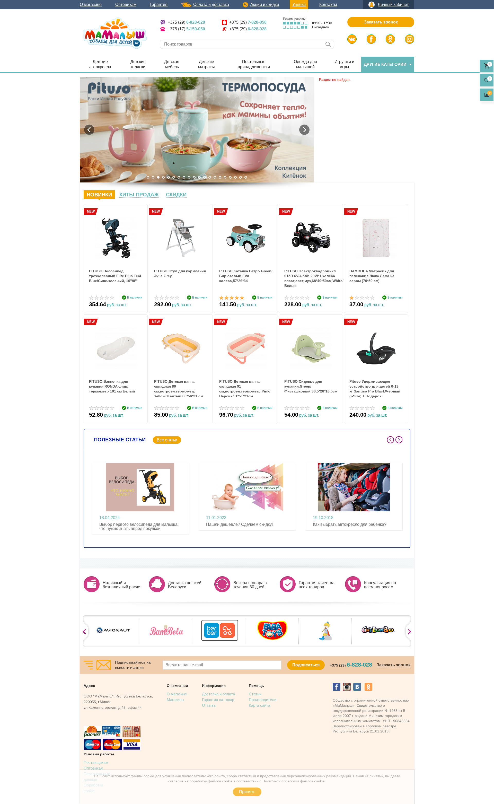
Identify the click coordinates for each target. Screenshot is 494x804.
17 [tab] (230, 177)
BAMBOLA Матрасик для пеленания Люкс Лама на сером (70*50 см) (371, 276)
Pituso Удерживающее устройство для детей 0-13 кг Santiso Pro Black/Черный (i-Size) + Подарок (374, 388)
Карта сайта (259, 705)
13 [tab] (209, 177)
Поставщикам (96, 762)
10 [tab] (194, 177)
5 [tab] (168, 177)
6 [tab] (173, 177)
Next (398, 439)
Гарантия (158, 4)
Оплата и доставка (211, 4)
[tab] (99, 194)
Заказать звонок (381, 22)
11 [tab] (199, 177)
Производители (262, 699)
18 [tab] (235, 177)
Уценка (299, 4)
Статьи (255, 694)
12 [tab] (204, 177)
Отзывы (209, 705)
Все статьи (167, 440)
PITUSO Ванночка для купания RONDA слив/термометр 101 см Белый (112, 386)
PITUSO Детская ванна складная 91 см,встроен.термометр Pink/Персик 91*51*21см (244, 388)
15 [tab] (220, 177)
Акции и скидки (264, 4)
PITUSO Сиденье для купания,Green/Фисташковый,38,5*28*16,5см (310, 386)
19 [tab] (240, 177)
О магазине (91, 4)
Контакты (328, 4)
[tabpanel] (197, 129)
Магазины (175, 699)
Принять (247, 792)
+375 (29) (186, 22)
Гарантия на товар (218, 699)
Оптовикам (125, 4)
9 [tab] (189, 177)
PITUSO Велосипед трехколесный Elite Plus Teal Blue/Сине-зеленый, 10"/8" (115, 276)
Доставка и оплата (218, 694)
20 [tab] (245, 177)
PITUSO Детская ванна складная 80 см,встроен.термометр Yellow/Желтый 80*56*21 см (178, 388)
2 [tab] (153, 177)
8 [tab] (184, 177)
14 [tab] (215, 177)
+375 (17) (186, 29)
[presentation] (99, 194)
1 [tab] (148, 177)
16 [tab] (225, 177)
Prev (390, 439)
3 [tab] (158, 177)
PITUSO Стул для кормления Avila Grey (180, 273)
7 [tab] (179, 177)
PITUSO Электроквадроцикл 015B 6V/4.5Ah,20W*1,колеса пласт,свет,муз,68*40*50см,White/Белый (311, 278)
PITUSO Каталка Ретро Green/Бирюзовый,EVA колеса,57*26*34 (245, 276)
